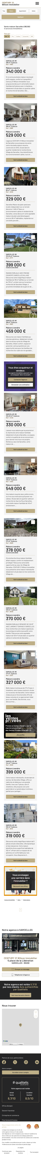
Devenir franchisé (8, 1110)
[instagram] (26, 1062)
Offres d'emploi (7, 1106)
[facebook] (4, 1062)
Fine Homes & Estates (9, 1120)
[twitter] (15, 1062)
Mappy (21, 1044)
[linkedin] (37, 1062)
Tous (4, 11)
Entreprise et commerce (10, 1115)
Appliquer (21, 17)
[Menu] (37, 3)
